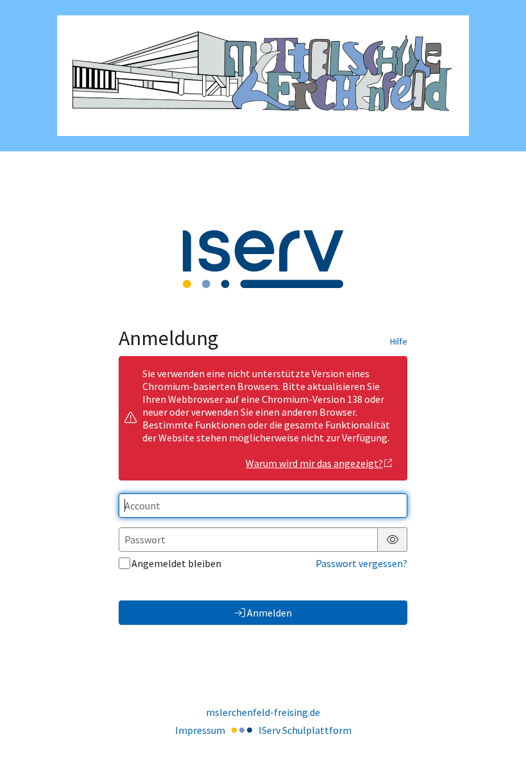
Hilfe (398, 341)
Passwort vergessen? (361, 563)
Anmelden (269, 612)
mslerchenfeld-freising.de (263, 712)
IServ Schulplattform (305, 730)
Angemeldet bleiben (176, 563)
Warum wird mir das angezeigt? (314, 463)
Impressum (200, 730)
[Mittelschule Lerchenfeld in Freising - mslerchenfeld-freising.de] (263, 76)
